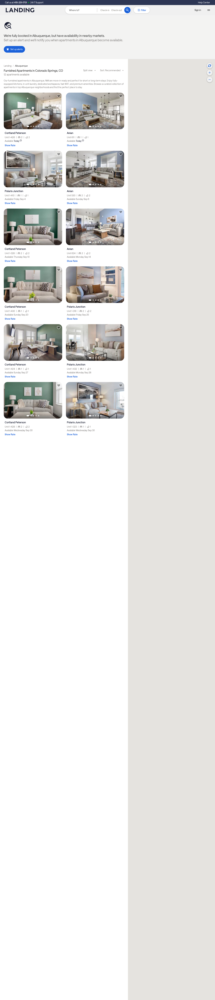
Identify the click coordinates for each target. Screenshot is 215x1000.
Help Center (204, 2)
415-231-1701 (20, 2)
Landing (7, 65)
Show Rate (10, 145)
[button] (111, 10)
